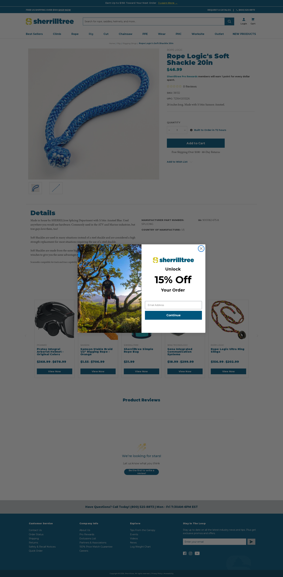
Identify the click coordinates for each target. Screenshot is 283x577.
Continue (173, 315)
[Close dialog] (201, 248)
